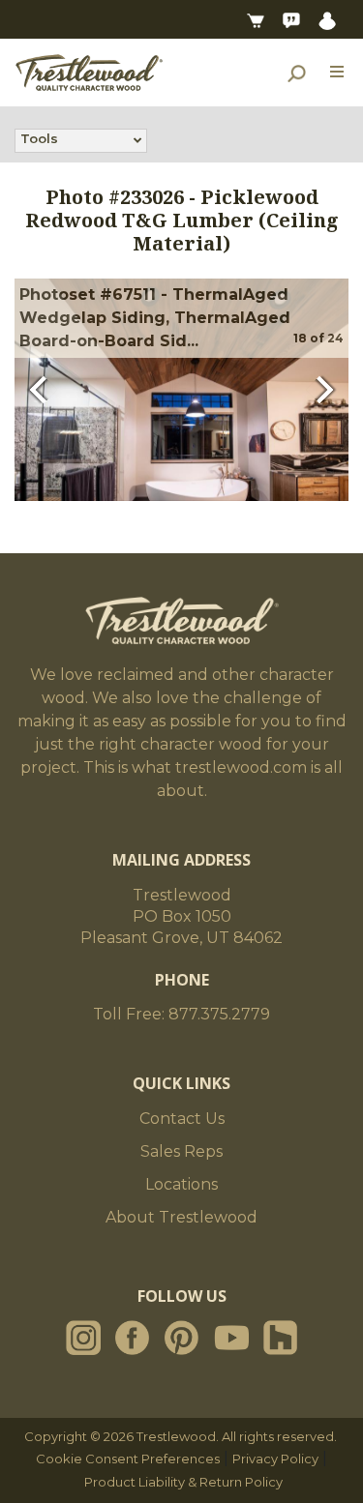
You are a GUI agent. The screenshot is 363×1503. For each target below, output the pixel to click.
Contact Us (182, 1118)
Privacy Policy (275, 1458)
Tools (39, 138)
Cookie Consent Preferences (128, 1458)
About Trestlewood (181, 1217)
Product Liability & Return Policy (183, 1481)
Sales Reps (181, 1151)
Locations (181, 1184)
